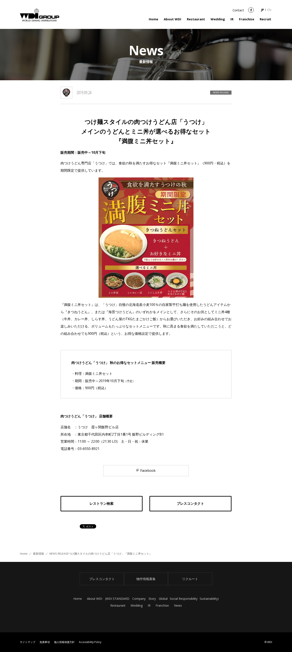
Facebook (251, 11)
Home (153, 19)
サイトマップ (27, 642)
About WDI (172, 19)
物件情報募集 (146, 579)
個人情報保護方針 (64, 642)
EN (269, 10)
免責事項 (45, 642)
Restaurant (196, 19)
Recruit (265, 19)
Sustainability (209, 599)
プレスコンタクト (102, 579)
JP (262, 10)
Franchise (246, 19)
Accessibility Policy (90, 642)
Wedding (218, 19)
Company (139, 599)
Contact (238, 10)
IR (231, 19)
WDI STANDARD (117, 599)
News (178, 605)
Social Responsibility (184, 599)
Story (152, 599)
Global (163, 599)
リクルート (190, 579)
